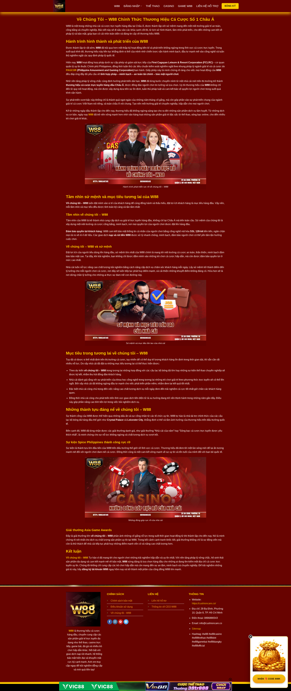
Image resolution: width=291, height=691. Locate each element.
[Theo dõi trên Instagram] (115, 621)
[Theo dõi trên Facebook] (109, 621)
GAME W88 (185, 6)
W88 (117, 6)
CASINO (169, 6)
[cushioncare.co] (70, 6)
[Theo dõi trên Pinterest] (120, 621)
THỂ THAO (153, 6)
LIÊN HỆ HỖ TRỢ (207, 6)
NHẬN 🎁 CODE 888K (269, 679)
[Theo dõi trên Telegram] (126, 621)
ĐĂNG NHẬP (132, 6)
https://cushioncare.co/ (204, 603)
